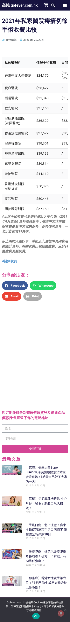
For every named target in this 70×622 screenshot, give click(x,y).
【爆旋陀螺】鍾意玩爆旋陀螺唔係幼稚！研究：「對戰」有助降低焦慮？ (46, 556)
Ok (36, 616)
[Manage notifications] (61, 613)
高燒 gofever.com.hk (20, 5)
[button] (53, 5)
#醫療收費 (9, 261)
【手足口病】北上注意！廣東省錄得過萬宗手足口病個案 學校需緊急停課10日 (46, 529)
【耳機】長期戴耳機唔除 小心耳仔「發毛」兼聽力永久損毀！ (46, 503)
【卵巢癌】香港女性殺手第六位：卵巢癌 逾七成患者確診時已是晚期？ (46, 582)
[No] (65, 610)
